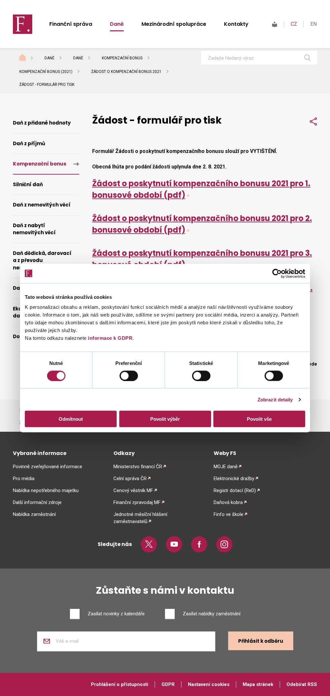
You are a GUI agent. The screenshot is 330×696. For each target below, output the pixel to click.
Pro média (23, 478)
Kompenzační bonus (122, 58)
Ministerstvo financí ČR (137, 466)
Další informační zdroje (37, 502)
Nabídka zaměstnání (34, 514)
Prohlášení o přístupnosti (119, 684)
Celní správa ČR (130, 478)
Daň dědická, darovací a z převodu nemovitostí (42, 260)
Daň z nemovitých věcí (42, 204)
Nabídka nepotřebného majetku (46, 490)
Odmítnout (71, 419)
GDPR (168, 684)
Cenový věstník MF (133, 490)
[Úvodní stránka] (28, 58)
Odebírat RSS (301, 684)
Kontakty (236, 24)
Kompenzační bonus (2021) (46, 71)
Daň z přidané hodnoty (42, 122)
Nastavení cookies (208, 684)
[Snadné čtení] (274, 24)
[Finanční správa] (22, 24)
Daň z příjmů (29, 143)
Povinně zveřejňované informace (47, 466)
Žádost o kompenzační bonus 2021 (126, 71)
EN (313, 24)
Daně (117, 24)
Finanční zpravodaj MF (136, 502)
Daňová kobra (228, 502)
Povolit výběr (165, 419)
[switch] (129, 375)
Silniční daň (28, 184)
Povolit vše (259, 419)
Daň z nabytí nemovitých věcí (34, 229)
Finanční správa (70, 24)
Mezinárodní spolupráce (173, 24)
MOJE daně (226, 466)
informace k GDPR (110, 338)
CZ (294, 24)
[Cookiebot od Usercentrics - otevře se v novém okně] (277, 273)
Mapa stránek (258, 684)
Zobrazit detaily (275, 399)
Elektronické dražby (234, 478)
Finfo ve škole (228, 514)
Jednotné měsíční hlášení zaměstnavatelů (140, 517)
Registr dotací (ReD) (235, 490)
